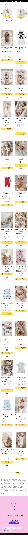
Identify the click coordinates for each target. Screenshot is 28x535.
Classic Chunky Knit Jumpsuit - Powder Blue (21, 229)
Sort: (2, 27)
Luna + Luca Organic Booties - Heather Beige (21, 303)
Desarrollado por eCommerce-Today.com (14, 517)
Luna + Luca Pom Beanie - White (7, 266)
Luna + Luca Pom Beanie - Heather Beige (21, 86)
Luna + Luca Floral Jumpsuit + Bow (21, 338)
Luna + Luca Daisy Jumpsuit (21, 266)
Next (17, 473)
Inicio (10, 7)
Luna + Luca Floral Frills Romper (21, 118)
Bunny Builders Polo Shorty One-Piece (21, 377)
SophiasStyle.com (12, 4)
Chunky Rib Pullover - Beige (7, 449)
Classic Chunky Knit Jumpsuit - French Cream (7, 229)
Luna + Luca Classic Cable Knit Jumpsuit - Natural (7, 158)
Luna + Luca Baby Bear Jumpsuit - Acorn (7, 47)
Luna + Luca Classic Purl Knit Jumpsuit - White (7, 118)
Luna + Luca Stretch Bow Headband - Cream (21, 192)
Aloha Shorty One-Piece (7, 303)
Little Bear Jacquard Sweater (7, 338)
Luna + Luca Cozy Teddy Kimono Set (21, 449)
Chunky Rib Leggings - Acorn (7, 377)
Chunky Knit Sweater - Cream (21, 414)
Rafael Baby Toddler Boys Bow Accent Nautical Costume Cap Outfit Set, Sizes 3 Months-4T (21, 47)
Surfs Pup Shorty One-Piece (7, 414)
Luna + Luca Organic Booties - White (21, 158)
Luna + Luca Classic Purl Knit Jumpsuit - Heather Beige (7, 86)
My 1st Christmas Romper (7, 192)
